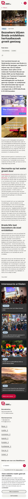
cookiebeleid (5, 487)
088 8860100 (6, 420)
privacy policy (19, 470)
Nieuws (5, 7)
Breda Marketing (5, 174)
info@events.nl (7, 421)
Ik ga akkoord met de (13, 470)
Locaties (14, 50)
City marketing (5, 50)
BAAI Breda (4, 177)
